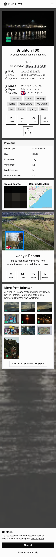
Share (45, 121)
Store (11, 277)
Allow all (28, 545)
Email (22, 277)
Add (22, 121)
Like (34, 121)
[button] (35, 66)
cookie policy (37, 538)
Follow (45, 277)
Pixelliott (15, 4)
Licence (11, 121)
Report (28, 133)
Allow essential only (28, 552)
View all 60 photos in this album (28, 363)
